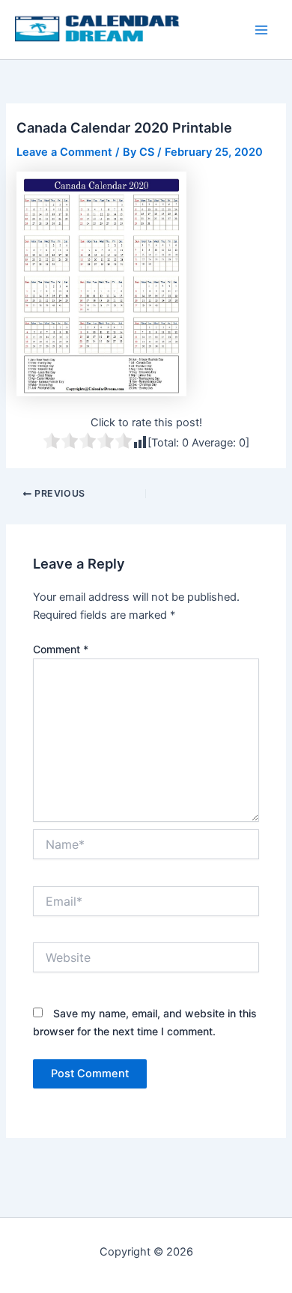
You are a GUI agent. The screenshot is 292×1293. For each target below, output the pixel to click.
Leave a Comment (64, 152)
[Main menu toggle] (261, 30)
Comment (60, 649)
